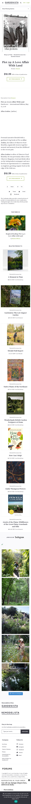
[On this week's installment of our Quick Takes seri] (15, 648)
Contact (4, 746)
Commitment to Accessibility (6, 755)
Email (20, 755)
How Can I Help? (15, 456)
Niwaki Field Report (15, 351)
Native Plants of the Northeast (15, 387)
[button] (20, 2)
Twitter (21, 752)
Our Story (4, 744)
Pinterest (21, 744)
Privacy (4, 751)
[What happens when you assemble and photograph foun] (15, 591)
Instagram (21, 746)
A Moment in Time (15, 277)
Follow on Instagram (17, 693)
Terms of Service (6, 749)
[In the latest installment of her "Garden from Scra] (15, 620)
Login (28, 2)
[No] (29, 798)
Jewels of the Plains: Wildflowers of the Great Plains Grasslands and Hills (15, 524)
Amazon (18, 68)
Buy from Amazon (14, 79)
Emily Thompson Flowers (16, 489)
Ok (16, 801)
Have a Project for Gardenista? (6, 759)
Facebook (21, 749)
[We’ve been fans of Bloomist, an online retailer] (15, 563)
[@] (6, 545)
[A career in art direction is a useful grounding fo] (15, 677)
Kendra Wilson (16, 238)
